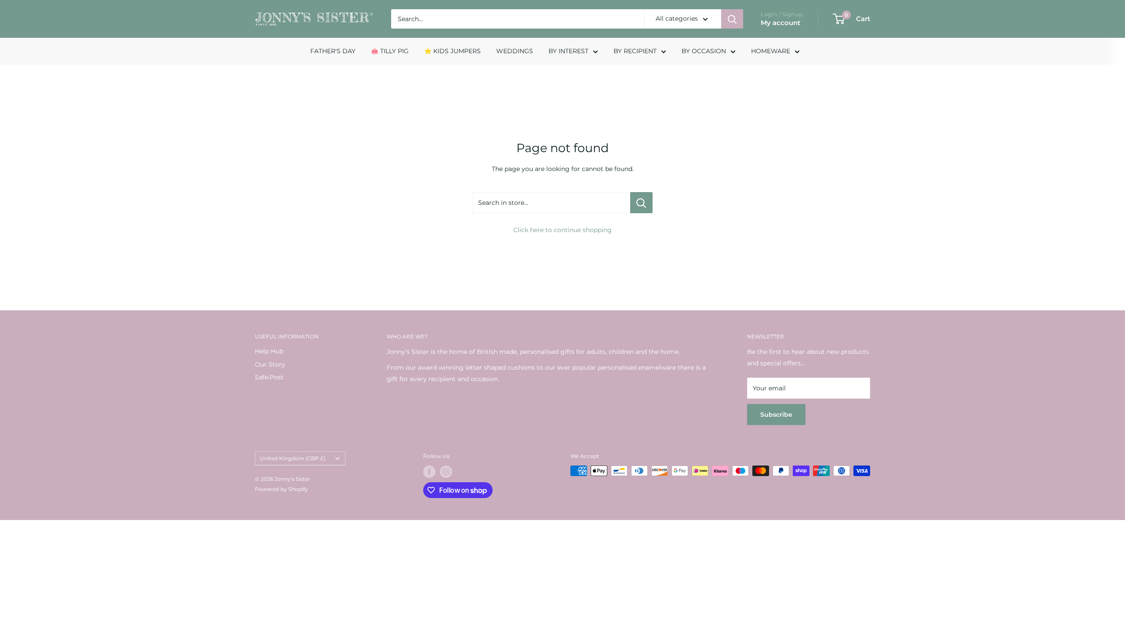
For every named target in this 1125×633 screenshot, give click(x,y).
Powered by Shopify (281, 489)
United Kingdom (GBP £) (293, 458)
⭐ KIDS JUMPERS (452, 51)
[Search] (732, 19)
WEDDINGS (514, 51)
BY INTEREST (568, 51)
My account (780, 22)
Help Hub (269, 351)
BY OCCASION (704, 51)
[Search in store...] (641, 202)
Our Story (270, 364)
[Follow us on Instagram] (446, 472)
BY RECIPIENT (635, 51)
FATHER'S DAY (333, 51)
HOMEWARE (770, 51)
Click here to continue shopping (562, 230)
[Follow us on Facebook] (429, 472)
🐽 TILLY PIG (390, 51)
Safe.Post (269, 377)
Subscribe (776, 414)
